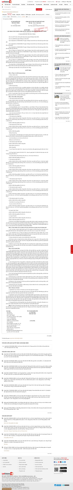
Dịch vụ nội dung (22, 468)
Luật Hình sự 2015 (26, 488)
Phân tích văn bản (22, 462)
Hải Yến (49, 335)
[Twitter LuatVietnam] (63, 462)
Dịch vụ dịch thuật (22, 466)
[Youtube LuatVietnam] (58, 462)
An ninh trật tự (6, 450)
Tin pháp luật (39, 4)
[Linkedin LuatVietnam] (65, 462)
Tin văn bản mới (30, 4)
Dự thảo (23, 4)
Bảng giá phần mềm (39, 460)
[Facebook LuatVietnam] (54, 462)
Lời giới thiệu (5, 460)
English (59, 1)
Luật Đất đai (19, 488)
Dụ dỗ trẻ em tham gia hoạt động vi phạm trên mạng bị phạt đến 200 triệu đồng (62, 104)
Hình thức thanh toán (39, 462)
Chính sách (11, 437)
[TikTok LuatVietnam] (60, 462)
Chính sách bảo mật (39, 466)
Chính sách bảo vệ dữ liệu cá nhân (41, 468)
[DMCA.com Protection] (65, 485)
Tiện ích (66, 4)
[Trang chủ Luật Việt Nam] (7, 1)
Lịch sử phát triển (6, 462)
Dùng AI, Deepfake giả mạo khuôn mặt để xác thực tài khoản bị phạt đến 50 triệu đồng (62, 113)
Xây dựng (6, 444)
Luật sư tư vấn (54, 4)
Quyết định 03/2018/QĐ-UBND (16, 338)
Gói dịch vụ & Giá (51, 1)
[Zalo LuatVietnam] (56, 462)
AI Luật (60, 4)
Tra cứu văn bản (16, 4)
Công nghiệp (6, 437)
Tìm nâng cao (49, 9)
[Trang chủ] (2, 4)
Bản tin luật (46, 4)
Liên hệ (4, 466)
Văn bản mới (7, 4)
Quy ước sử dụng (38, 464)
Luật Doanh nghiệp (13, 488)
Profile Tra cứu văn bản (7, 464)
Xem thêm (50, 412)
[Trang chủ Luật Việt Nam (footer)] (7, 474)
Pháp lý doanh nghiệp (23, 464)
